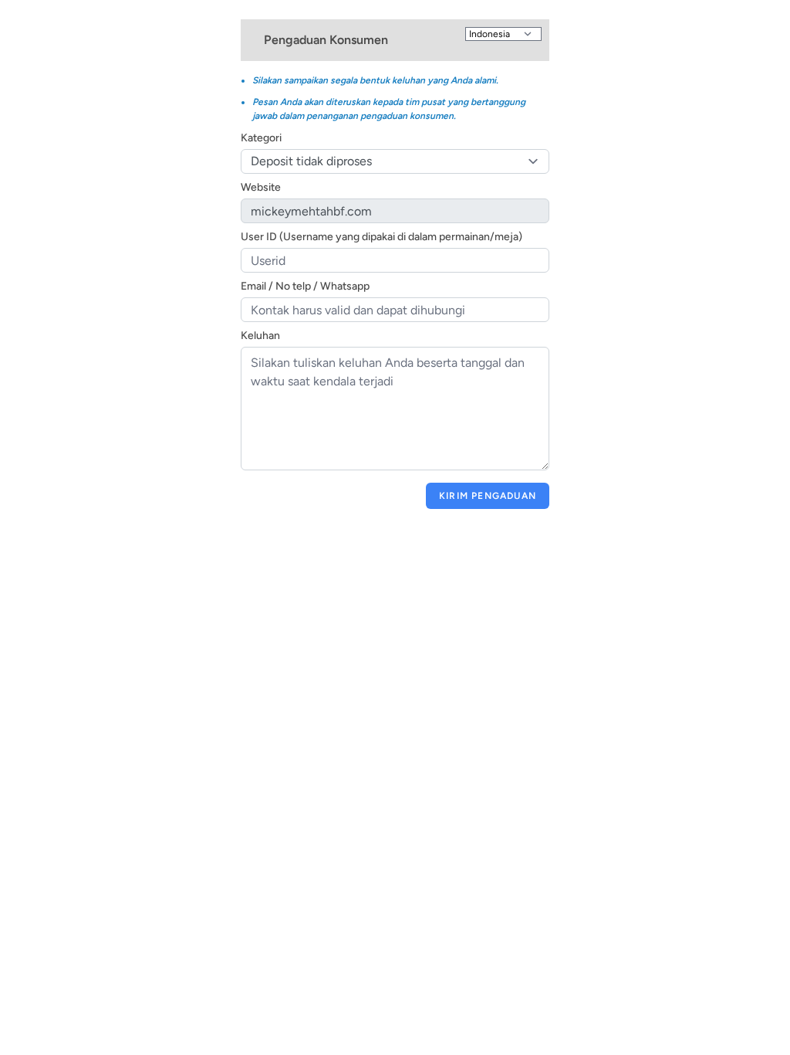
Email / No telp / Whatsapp (305, 286)
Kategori (261, 137)
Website (261, 187)
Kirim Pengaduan (487, 495)
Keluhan (260, 335)
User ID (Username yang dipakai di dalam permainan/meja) (381, 236)
